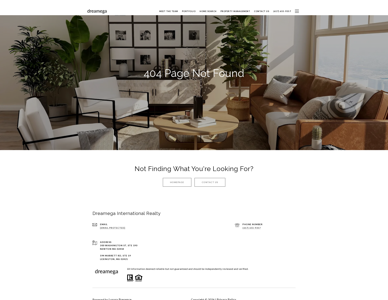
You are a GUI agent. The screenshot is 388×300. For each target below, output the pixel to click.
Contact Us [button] (210, 182)
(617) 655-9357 (251, 227)
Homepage (177, 182)
